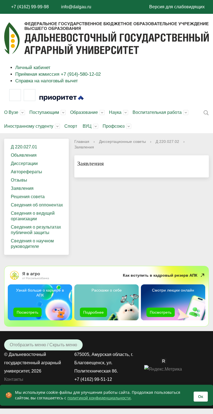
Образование (84, 112)
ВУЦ (87, 126)
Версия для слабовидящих (177, 6)
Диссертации (24, 163)
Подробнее (93, 312)
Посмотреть (27, 312)
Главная (81, 141)
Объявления (24, 155)
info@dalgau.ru (76, 6)
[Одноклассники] (158, 360)
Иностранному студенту (28, 126)
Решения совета (28, 196)
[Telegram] (30, 95)
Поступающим (44, 112)
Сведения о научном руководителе (32, 244)
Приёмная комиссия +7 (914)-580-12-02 (58, 74)
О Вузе (11, 112)
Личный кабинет (32, 67)
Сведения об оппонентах (37, 205)
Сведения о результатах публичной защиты (36, 230)
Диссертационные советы (122, 141)
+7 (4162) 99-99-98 (30, 6)
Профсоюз (114, 126)
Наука (115, 112)
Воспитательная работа (157, 112)
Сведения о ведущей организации (33, 216)
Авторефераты (26, 171)
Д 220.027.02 (167, 141)
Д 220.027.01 (24, 147)
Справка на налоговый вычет (46, 80)
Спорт (70, 126)
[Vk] (15, 95)
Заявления (22, 188)
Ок (200, 396)
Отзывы (19, 180)
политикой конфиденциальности (99, 397)
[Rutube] (166, 360)
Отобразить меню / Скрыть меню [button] (43, 344)
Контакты (13, 379)
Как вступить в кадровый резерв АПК (160, 275)
